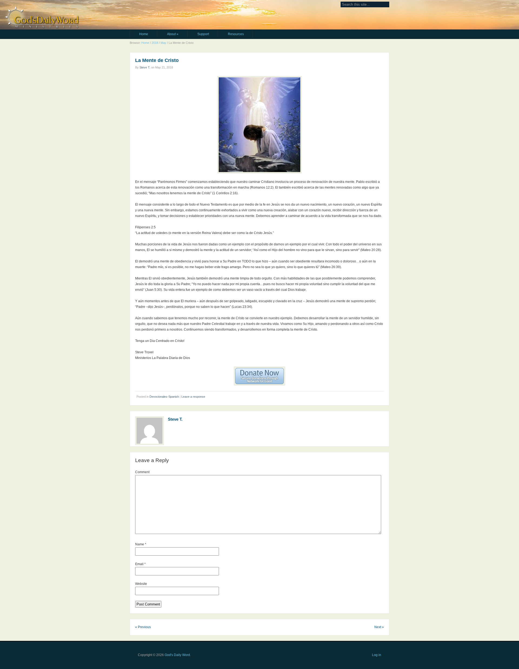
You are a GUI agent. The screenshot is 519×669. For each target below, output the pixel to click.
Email (140, 564)
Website (141, 584)
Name (140, 544)
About (172, 34)
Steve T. (144, 67)
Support (203, 34)
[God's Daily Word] (165, 7)
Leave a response (193, 396)
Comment (142, 472)
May (163, 42)
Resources (236, 34)
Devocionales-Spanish (164, 396)
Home (143, 34)
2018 (155, 42)
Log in (376, 655)
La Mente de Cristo (157, 60)
